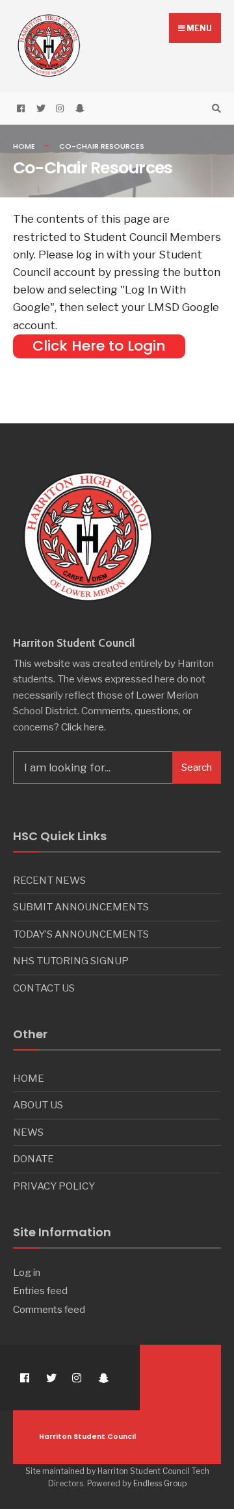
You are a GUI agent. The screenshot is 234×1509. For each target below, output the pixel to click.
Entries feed (40, 1290)
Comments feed (49, 1309)
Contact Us (44, 988)
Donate (33, 1159)
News (28, 1132)
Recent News (49, 880)
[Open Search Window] (214, 108)
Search (196, 767)
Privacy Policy (54, 1186)
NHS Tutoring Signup (71, 960)
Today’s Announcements (81, 934)
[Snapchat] (78, 108)
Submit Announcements (81, 907)
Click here (82, 727)
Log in (26, 1272)
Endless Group (160, 1483)
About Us (38, 1105)
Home (24, 146)
